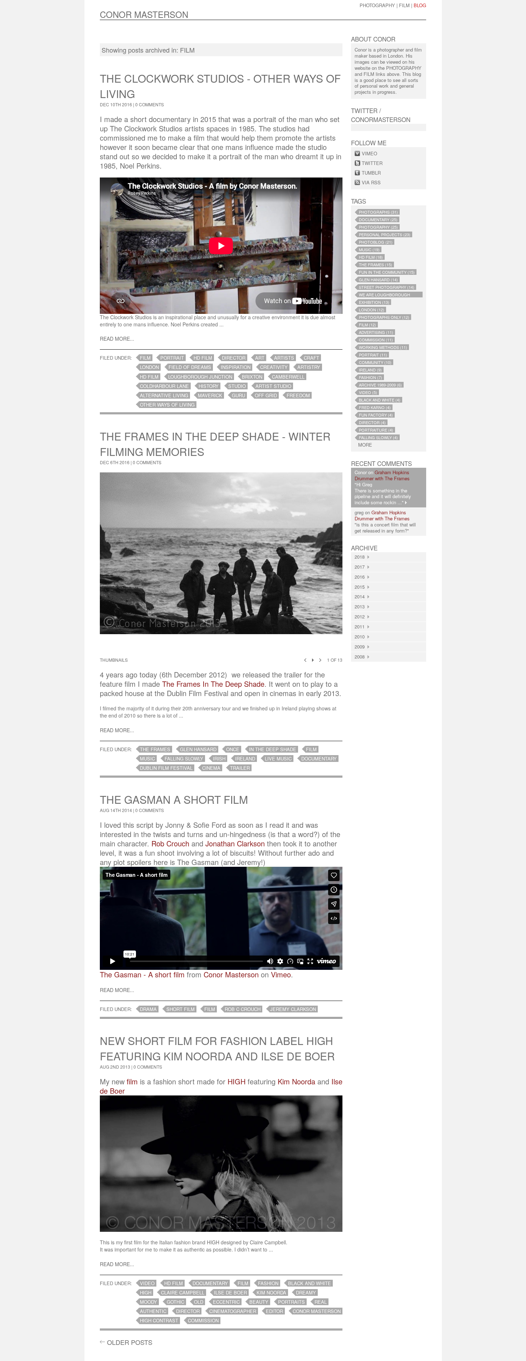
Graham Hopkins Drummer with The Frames (382, 475)
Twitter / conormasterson (380, 115)
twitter (372, 163)
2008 (361, 656)
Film (404, 5)
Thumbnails (114, 660)
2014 (361, 596)
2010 (361, 636)
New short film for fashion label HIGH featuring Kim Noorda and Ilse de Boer (217, 1048)
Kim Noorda (296, 1081)
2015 (361, 586)
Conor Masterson (231, 974)
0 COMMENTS (149, 104)
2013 (361, 606)
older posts (129, 1342)
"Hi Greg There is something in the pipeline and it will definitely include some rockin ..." (383, 493)
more (365, 445)
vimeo (369, 153)
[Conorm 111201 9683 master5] (221, 563)
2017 (361, 566)
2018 (361, 556)
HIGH (236, 1081)
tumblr (371, 172)
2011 (361, 626)
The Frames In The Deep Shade (213, 684)
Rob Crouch (170, 843)
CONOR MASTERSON (144, 14)
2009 (361, 646)
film (132, 1081)
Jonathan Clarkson (235, 843)
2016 (361, 576)
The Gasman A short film (174, 799)
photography (377, 5)
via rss (371, 182)
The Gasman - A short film (142, 974)
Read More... (117, 338)
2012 (361, 616)
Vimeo (281, 974)
